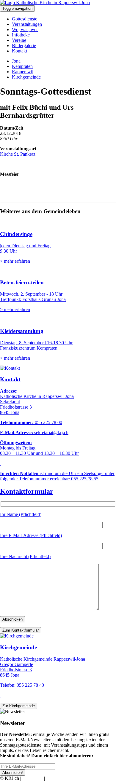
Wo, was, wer (25, 29)
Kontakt (19, 50)
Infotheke (21, 34)
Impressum (32, 778)
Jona (16, 60)
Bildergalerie (24, 45)
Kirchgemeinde (26, 76)
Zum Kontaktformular (20, 630)
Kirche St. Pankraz (17, 154)
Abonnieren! (12, 772)
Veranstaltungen (27, 24)
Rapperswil (22, 71)
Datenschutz (57, 778)
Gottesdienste (24, 18)
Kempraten (22, 66)
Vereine (19, 40)
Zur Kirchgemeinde (18, 706)
